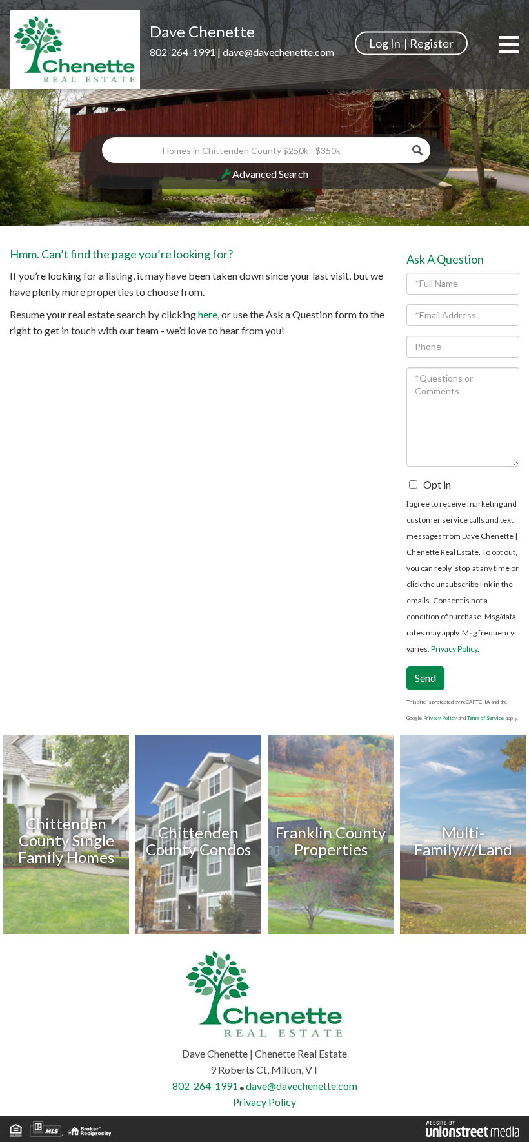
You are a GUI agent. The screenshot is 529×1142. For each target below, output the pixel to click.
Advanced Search (270, 174)
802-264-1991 (182, 52)
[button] (417, 150)
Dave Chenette (202, 31)
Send (425, 678)
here (207, 314)
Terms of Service (485, 718)
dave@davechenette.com (278, 52)
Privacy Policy (454, 648)
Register (432, 42)
